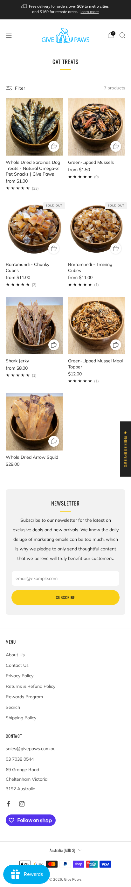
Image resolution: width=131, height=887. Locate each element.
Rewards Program (24, 697)
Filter (20, 88)
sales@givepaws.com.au (31, 748)
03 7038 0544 (20, 759)
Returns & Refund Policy (30, 686)
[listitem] (65, 9)
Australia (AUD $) (62, 850)
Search (13, 707)
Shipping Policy (21, 718)
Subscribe (65, 597)
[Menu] (9, 35)
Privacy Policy (19, 676)
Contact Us (17, 665)
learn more (89, 11)
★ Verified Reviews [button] (125, 449)
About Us (15, 655)
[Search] (122, 35)
